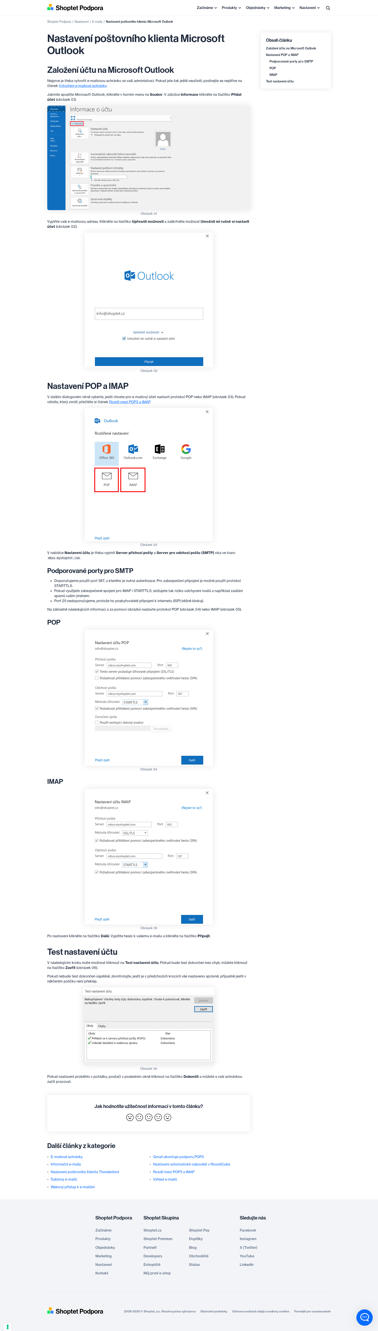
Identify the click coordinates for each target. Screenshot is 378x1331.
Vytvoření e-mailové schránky (83, 86)
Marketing (282, 7)
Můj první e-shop (157, 1273)
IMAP (273, 75)
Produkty (229, 7)
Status (194, 1264)
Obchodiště (198, 1256)
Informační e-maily (66, 1164)
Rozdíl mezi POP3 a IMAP (129, 402)
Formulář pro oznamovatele (312, 1311)
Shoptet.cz (152, 1230)
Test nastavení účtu (280, 81)
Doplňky (196, 1239)
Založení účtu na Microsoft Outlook (291, 48)
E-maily (97, 21)
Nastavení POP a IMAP (282, 55)
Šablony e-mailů (64, 1179)
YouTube (247, 1256)
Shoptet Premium (158, 1239)
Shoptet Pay (199, 1230)
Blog (193, 1247)
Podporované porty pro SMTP (291, 62)
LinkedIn (247, 1264)
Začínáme (205, 7)
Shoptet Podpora (59, 21)
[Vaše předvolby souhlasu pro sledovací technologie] (8, 1327)
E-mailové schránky (67, 1157)
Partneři (150, 1247)
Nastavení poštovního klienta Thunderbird (85, 1172)
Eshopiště (152, 1264)
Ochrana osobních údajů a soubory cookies (260, 1311)
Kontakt (101, 1273)
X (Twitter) (248, 1247)
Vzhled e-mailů (165, 1179)
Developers (153, 1256)
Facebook (248, 1230)
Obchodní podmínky (213, 1311)
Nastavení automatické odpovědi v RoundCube (191, 1164)
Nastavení (307, 7)
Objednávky (256, 7)
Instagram (248, 1239)
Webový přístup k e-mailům (73, 1187)
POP (273, 68)
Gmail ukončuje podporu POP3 (178, 1157)
